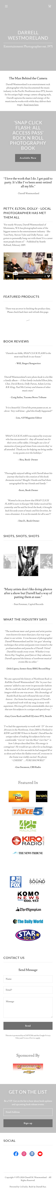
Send (28, 1025)
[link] (50, 6)
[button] (9, 6)
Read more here (31, 104)
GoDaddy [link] (24, 1187)
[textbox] (28, 979)
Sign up (28, 1123)
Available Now (28, 158)
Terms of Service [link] (29, 1038)
